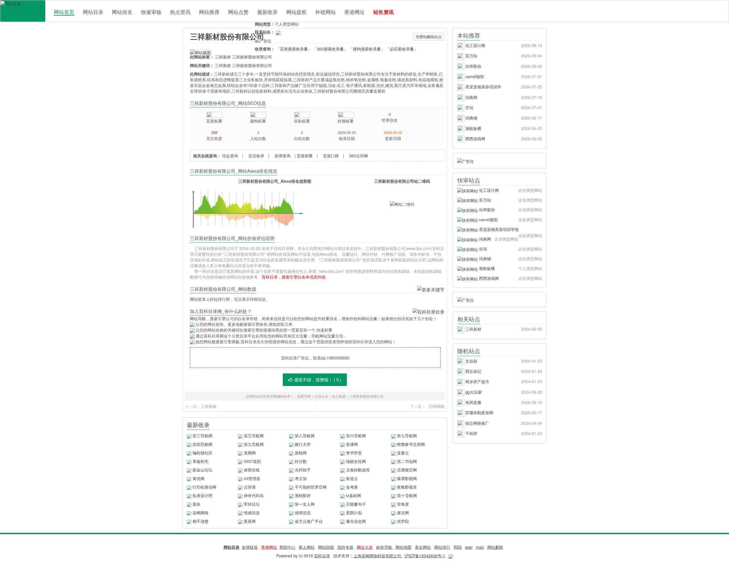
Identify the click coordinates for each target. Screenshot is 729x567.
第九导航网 (254, 444)
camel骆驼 (503, 76)
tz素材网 (353, 495)
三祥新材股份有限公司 (227, 36)
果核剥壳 (200, 461)
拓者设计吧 (202, 495)
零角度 (403, 504)
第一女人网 (305, 504)
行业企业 (321, 396)
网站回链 (326, 547)
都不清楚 (200, 521)
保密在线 (252, 470)
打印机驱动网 (204, 487)
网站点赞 (238, 11)
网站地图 (403, 547)
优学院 (403, 521)
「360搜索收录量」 (330, 49)
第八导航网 (305, 435)
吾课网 (352, 444)
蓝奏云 (403, 453)
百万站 (503, 55)
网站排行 (442, 547)
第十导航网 (407, 495)
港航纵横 (503, 128)
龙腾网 (250, 453)
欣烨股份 (503, 66)
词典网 (503, 97)
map (480, 547)
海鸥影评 (303, 495)
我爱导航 (304, 396)
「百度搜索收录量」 (294, 49)
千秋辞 (503, 433)
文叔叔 (503, 361)
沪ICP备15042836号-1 (425, 555)
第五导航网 (254, 435)
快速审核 (151, 11)
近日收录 (256, 155)
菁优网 (198, 478)
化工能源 (339, 396)
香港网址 (354, 11)
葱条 (196, 504)
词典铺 (503, 118)
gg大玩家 (503, 392)
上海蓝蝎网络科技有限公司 (377, 555)
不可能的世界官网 (311, 487)
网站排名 (122, 11)
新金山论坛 (202, 470)
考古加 (301, 478)
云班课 (250, 487)
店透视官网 (407, 470)
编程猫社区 (202, 453)
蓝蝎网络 (200, 512)
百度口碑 (331, 155)
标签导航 (384, 547)
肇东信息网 (356, 521)
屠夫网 (403, 512)
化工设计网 (503, 45)
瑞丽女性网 (356, 461)
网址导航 (198, 318)
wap (468, 547)
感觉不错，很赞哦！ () (317, 380)
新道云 (352, 478)
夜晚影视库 (407, 487)
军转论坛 (252, 504)
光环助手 (303, 470)
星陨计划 (354, 512)
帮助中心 (287, 547)
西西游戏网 (503, 138)
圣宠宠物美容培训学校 (510, 230)
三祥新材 (223, 57)
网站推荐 (209, 11)
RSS (458, 547)
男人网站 (307, 547)
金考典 (352, 487)
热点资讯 (180, 11)
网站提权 (296, 11)
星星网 (250, 521)
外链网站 (325, 11)
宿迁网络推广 (503, 423)
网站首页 (64, 11)
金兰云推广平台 (309, 521)
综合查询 (230, 155)
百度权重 (305, 155)
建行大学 (303, 444)
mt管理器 (252, 478)
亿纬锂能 (437, 406)
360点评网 (358, 155)
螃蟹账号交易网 (411, 444)
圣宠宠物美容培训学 (503, 87)
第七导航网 (407, 435)
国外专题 (345, 547)
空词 (503, 107)
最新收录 (267, 11)
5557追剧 (252, 461)
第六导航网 (356, 435)
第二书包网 (407, 461)
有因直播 (503, 402)
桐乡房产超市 (503, 381)
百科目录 (22, 11)
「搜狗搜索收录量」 (367, 49)
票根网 (301, 453)
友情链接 (250, 547)
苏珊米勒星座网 (503, 412)
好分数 (301, 461)
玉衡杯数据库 (358, 470)
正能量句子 (356, 504)
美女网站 (423, 547)
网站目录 (93, 11)
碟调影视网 (407, 478)
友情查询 (282, 155)
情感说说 (252, 512)
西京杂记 (503, 371)
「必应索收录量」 (402, 49)
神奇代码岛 (254, 495)
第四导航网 (202, 444)
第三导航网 (202, 435)
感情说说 (303, 512)
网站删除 (495, 547)
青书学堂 (354, 453)
